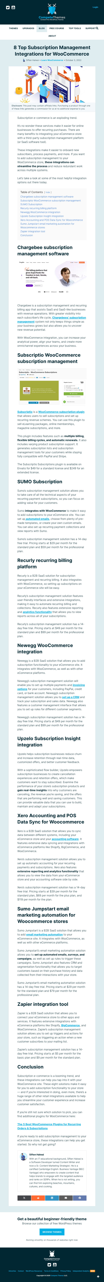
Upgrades (28, 28)
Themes (13, 28)
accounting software (65, 839)
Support (90, 28)
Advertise (12, 1271)
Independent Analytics (81, 1271)
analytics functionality (37, 612)
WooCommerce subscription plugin (61, 411)
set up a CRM (70, 697)
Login (95, 7)
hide (48, 192)
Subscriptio (24, 411)
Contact (21, 1271)
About (52, 36)
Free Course (56, 28)
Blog (42, 28)
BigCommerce (70, 1025)
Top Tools (75, 28)
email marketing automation (44, 934)
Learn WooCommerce (52, 60)
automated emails (37, 518)
